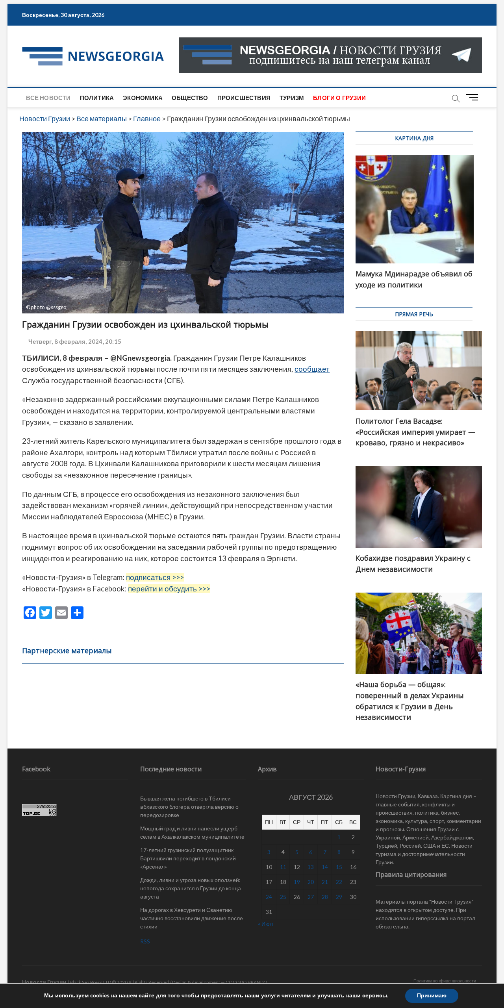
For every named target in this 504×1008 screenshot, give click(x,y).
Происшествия (244, 97)
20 (311, 881)
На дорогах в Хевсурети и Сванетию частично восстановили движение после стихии (191, 918)
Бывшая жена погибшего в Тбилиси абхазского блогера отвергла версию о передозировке (189, 806)
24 (269, 896)
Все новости (48, 97)
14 (325, 866)
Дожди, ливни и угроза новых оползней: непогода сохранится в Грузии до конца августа (190, 888)
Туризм (292, 97)
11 (283, 866)
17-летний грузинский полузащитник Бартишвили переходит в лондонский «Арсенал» (188, 858)
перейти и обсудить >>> (169, 588)
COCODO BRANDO (246, 982)
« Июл (265, 923)
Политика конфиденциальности (444, 980)
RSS (145, 941)
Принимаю (432, 995)
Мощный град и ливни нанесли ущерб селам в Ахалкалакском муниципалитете (192, 832)
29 (339, 896)
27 (311, 896)
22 (339, 881)
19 (297, 881)
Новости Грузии (44, 981)
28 (325, 896)
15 (339, 866)
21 (325, 881)
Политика (97, 97)
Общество (190, 97)
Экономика (143, 97)
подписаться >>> (155, 577)
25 (283, 896)
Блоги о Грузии (339, 97)
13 (311, 866)
